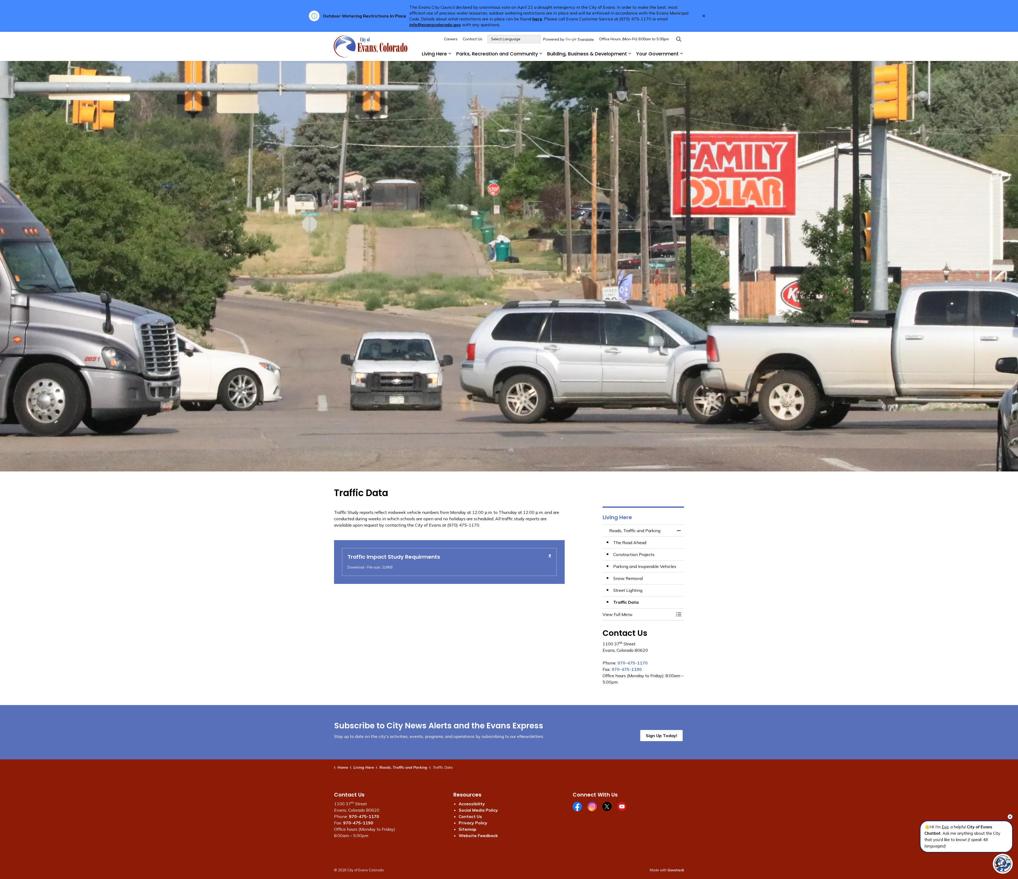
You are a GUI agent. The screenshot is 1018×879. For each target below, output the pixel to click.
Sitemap (467, 829)
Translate (585, 40)
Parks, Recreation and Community (497, 53)
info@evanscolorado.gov (435, 24)
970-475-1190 (627, 669)
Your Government (657, 53)
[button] (638, 614)
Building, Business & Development (587, 53)
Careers (451, 39)
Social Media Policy (478, 810)
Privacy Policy (473, 822)
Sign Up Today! (661, 735)
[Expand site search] (678, 39)
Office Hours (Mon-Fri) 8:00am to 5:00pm (634, 39)
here (537, 18)
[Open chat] (1003, 864)
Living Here (434, 53)
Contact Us (472, 39)
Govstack (676, 870)
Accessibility (472, 803)
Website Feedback (478, 835)
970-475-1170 (632, 663)
